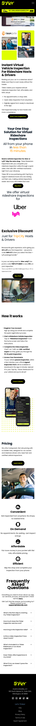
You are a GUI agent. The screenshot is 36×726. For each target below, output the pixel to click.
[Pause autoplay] (18, 15)
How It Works (18, 381)
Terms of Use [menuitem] (20, 718)
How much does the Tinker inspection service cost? (13, 622)
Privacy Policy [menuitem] (20, 714)
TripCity (28, 174)
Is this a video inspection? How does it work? (15, 637)
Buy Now (18, 186)
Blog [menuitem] (20, 711)
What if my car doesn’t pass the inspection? (15, 664)
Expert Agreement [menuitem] (20, 721)
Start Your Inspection (18, 116)
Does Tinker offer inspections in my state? (15, 656)
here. (21, 599)
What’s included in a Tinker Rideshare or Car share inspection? (13, 647)
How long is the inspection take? (15, 630)
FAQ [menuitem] (20, 708)
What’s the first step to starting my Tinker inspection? (15, 614)
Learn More (18, 463)
